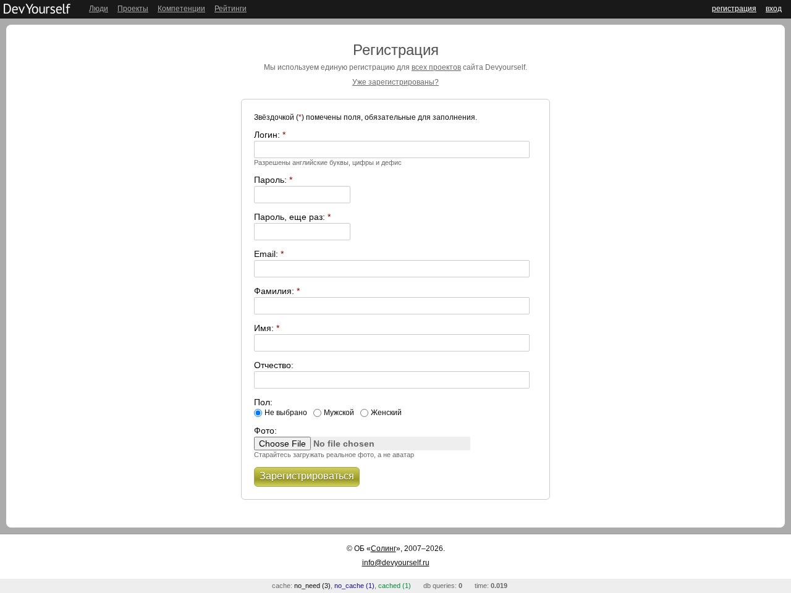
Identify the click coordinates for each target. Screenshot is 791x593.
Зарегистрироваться (307, 476)
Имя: (266, 328)
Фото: (265, 430)
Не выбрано (285, 412)
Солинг (383, 548)
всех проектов (436, 67)
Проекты (132, 8)
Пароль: (273, 180)
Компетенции (181, 8)
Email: (269, 254)
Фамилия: (277, 291)
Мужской (339, 412)
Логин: (270, 135)
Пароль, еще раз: (292, 217)
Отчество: (274, 365)
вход (774, 8)
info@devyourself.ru (395, 562)
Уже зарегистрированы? (395, 82)
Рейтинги (230, 8)
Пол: (263, 402)
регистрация (734, 8)
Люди (98, 8)
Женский (386, 412)
